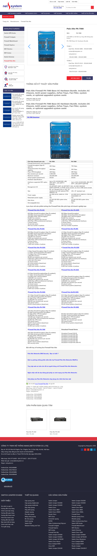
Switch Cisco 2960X (54, 512)
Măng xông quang (30, 516)
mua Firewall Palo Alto (41, 383)
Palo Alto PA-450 (55, 432)
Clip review (61, 1)
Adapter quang (29, 512)
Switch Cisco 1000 (77, 532)
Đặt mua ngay (75, 78)
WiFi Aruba (7, 53)
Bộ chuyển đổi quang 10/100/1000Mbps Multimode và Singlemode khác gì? (18, 97)
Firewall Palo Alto (9, 61)
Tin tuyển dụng (5, 526)
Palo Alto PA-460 (31, 432)
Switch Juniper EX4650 (55, 537)
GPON (50, 521)
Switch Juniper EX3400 (79, 503)
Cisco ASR (51, 546)
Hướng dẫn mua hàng (7, 508)
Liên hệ (68, 1)
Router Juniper (76, 546)
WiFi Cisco (51, 516)
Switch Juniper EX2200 (79, 500)
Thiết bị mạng (58, 13)
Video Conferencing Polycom (57, 523)
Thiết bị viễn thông (71, 13)
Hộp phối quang (29, 509)
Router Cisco (52, 514)
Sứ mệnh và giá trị (6, 506)
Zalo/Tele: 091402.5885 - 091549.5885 (80, 49)
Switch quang (29, 521)
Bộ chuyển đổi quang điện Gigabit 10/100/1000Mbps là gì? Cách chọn (18, 111)
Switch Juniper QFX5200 (55, 539)
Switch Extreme (9, 57)
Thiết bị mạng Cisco (31, 13)
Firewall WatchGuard (11, 41)
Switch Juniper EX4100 (55, 548)
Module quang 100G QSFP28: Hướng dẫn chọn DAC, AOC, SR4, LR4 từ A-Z (18, 118)
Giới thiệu (74, 1)
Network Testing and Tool (32, 525)
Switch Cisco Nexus (54, 541)
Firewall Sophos (9, 45)
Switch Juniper (52, 500)
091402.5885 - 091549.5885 (77, 57)
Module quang (76, 519)
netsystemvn (72, 54)
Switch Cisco (52, 507)
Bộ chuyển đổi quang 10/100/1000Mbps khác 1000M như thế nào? (18, 104)
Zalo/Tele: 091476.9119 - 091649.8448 (80, 63)
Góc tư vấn (53, 1)
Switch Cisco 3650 (77, 509)
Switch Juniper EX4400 (55, 505)
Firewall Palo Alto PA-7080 (36, 329)
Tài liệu (88, 78)
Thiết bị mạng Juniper (14, 13)
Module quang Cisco (78, 516)
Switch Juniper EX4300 (55, 534)
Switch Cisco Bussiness (79, 539)
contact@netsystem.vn (75, 51)
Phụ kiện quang (29, 514)
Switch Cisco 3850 (53, 509)
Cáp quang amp (29, 500)
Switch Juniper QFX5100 (79, 537)
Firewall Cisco (76, 514)
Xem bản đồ (8, 486)
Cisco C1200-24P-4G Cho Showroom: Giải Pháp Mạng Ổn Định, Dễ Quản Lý (18, 125)
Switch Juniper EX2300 (55, 503)
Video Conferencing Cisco (79, 521)
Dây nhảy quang (30, 507)
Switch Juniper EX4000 (11, 495)
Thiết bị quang (45, 13)
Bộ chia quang (29, 519)
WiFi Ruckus (8, 49)
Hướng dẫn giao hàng (7, 513)
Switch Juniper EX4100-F (79, 548)
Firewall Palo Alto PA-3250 (70, 247)
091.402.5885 (58, 8)
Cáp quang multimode (31, 505)
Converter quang (53, 519)
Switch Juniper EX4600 (79, 534)
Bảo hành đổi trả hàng (7, 522)
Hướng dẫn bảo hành (7, 520)
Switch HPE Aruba (10, 33)
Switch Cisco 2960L (77, 512)
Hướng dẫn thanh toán (8, 515)
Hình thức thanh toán (7, 517)
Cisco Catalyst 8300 (54, 543)
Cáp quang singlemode (32, 503)
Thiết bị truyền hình (87, 13)
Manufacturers (8, 16)
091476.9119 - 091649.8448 (77, 71)
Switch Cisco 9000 (77, 507)
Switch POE (28, 523)
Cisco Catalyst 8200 (78, 543)
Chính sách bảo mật (7, 524)
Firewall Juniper (76, 505)
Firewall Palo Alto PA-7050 (36, 307)
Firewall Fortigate (9, 37)
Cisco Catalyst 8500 (78, 541)
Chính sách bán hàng (7, 511)
